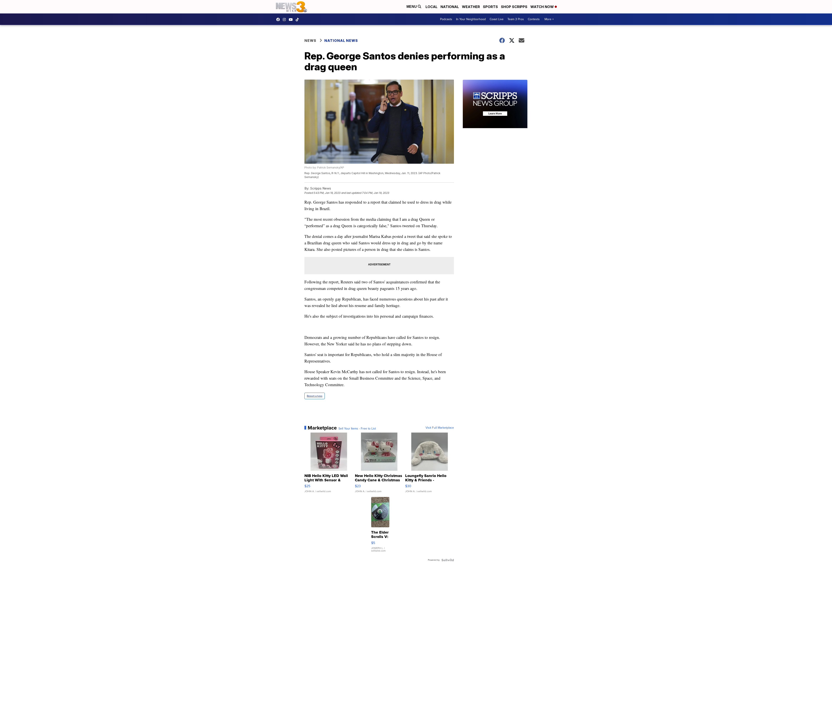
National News (341, 40)
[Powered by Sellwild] (447, 560)
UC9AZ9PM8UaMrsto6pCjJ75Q (292, 19)
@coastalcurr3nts (298, 19)
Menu (412, 6)
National (449, 7)
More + (549, 19)
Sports (490, 7)
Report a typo (314, 396)
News (310, 40)
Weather (471, 7)
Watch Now (542, 7)
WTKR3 (279, 19)
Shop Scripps (514, 7)
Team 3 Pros (515, 19)
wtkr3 (285, 19)
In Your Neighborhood (471, 19)
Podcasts (446, 19)
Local (431, 7)
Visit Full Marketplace (440, 427)
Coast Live (497, 19)
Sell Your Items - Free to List (357, 428)
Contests (534, 19)
